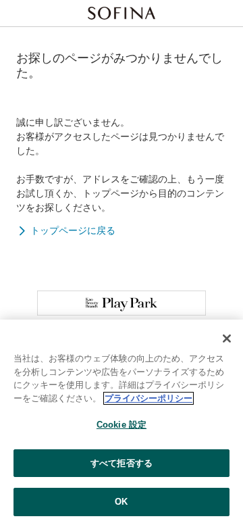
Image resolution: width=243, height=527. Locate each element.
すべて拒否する (121, 463)
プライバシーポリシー (148, 398)
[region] (121, 423)
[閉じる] (227, 338)
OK (121, 502)
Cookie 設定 (121, 425)
